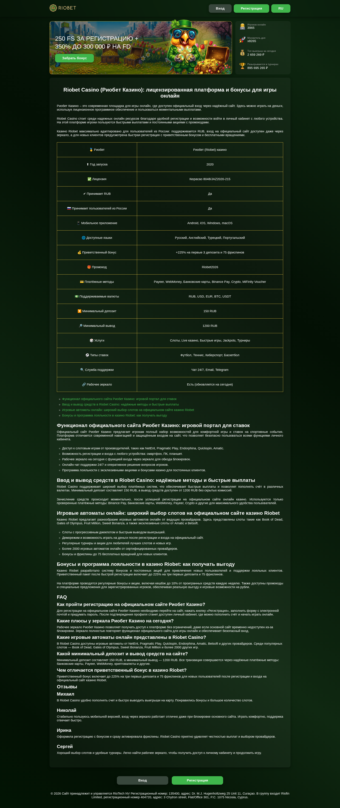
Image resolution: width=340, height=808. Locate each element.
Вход (220, 8)
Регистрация (251, 8)
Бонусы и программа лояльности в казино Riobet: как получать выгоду (114, 415)
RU (280, 8)
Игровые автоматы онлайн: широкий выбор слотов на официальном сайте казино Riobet (128, 410)
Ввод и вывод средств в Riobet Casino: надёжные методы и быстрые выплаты (120, 404)
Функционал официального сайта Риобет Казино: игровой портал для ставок (119, 399)
